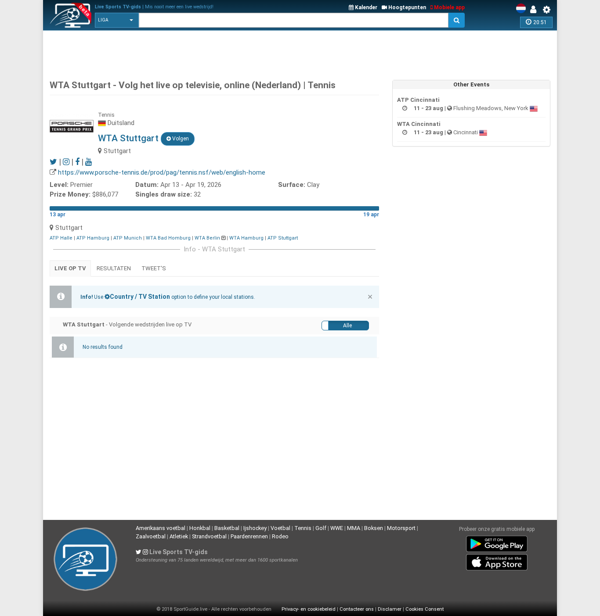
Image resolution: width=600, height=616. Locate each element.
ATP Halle (61, 238)
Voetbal (280, 528)
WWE (336, 528)
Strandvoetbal (209, 536)
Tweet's (153, 268)
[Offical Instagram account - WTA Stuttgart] (66, 161)
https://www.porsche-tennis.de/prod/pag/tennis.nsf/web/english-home (161, 172)
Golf (320, 528)
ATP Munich (127, 238)
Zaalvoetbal (151, 536)
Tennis (302, 528)
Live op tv (70, 268)
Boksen (373, 528)
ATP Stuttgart (282, 238)
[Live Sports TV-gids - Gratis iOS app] (497, 560)
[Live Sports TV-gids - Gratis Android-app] (497, 542)
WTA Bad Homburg (168, 238)
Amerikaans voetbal (160, 528)
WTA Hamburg (246, 238)
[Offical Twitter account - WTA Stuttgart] (53, 161)
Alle (347, 325)
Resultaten (114, 268)
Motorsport (401, 528)
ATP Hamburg (92, 238)
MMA (353, 528)
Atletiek (179, 536)
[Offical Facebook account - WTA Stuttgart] (77, 161)
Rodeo (280, 536)
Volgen (180, 139)
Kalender (365, 7)
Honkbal (199, 528)
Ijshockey (255, 528)
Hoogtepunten (406, 7)
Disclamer (389, 609)
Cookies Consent (424, 609)
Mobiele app (449, 7)
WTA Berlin (207, 238)
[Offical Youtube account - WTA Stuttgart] (88, 161)
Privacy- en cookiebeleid (309, 609)
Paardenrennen (249, 536)
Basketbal (226, 528)
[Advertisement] (300, 52)
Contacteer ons (357, 609)
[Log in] (535, 9)
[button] (117, 20)
